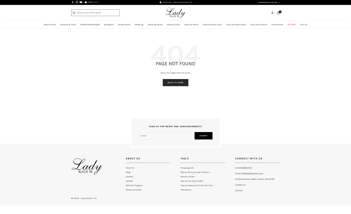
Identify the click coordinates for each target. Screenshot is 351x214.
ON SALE (292, 24)
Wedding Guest (155, 24)
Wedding (139, 24)
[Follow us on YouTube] (81, 2)
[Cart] (278, 13)
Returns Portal (187, 176)
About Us (130, 168)
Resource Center (133, 190)
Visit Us (303, 24)
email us (92, 2)
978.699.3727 (245, 168)
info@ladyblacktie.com (252, 173)
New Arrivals (50, 24)
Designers (109, 24)
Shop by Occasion (258, 24)
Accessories (277, 24)
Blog (128, 172)
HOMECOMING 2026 (90, 24)
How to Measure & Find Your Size (197, 185)
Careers (129, 176)
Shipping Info (187, 168)
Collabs (129, 181)
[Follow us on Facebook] (72, 2)
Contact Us (240, 184)
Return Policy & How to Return (195, 172)
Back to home (176, 83)
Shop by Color (173, 24)
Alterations (186, 190)
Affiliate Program (134, 185)
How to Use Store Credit (192, 181)
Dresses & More (68, 24)
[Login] (272, 13)
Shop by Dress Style (212, 24)
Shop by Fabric (191, 24)
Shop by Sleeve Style (236, 24)
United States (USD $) (267, 2)
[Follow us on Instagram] (76, 2)
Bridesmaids (124, 24)
